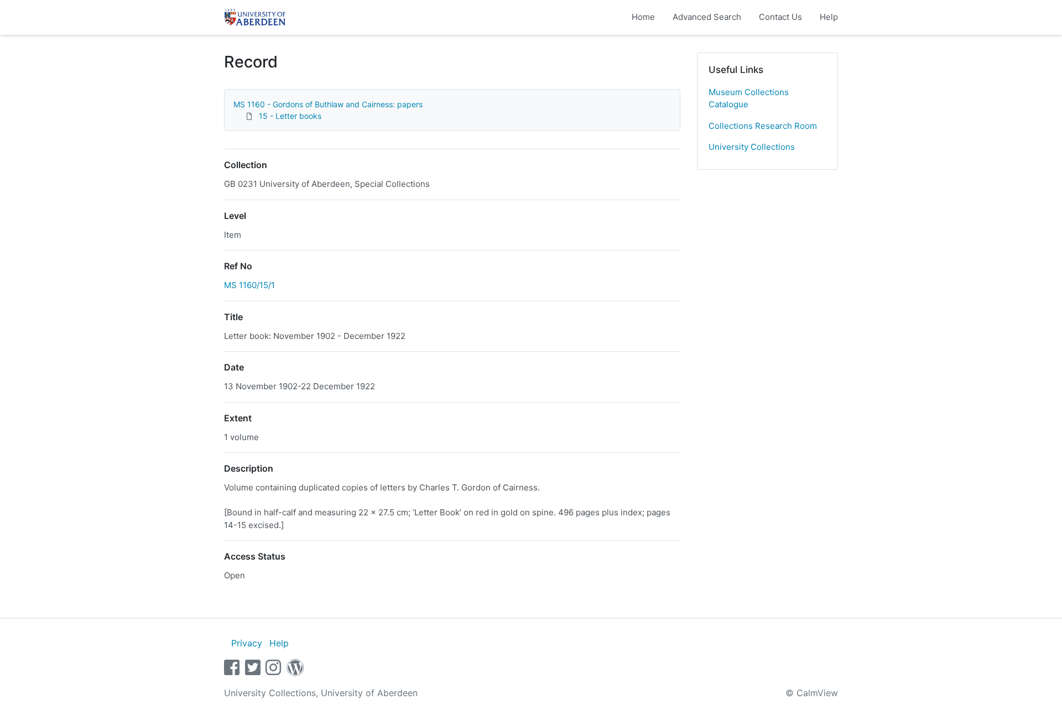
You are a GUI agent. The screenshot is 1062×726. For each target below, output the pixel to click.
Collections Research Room (763, 126)
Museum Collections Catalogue (749, 98)
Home (643, 17)
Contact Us (780, 17)
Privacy (246, 643)
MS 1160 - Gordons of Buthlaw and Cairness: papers (328, 104)
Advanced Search (707, 17)
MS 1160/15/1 (249, 285)
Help (829, 17)
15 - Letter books (290, 116)
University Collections (752, 147)
